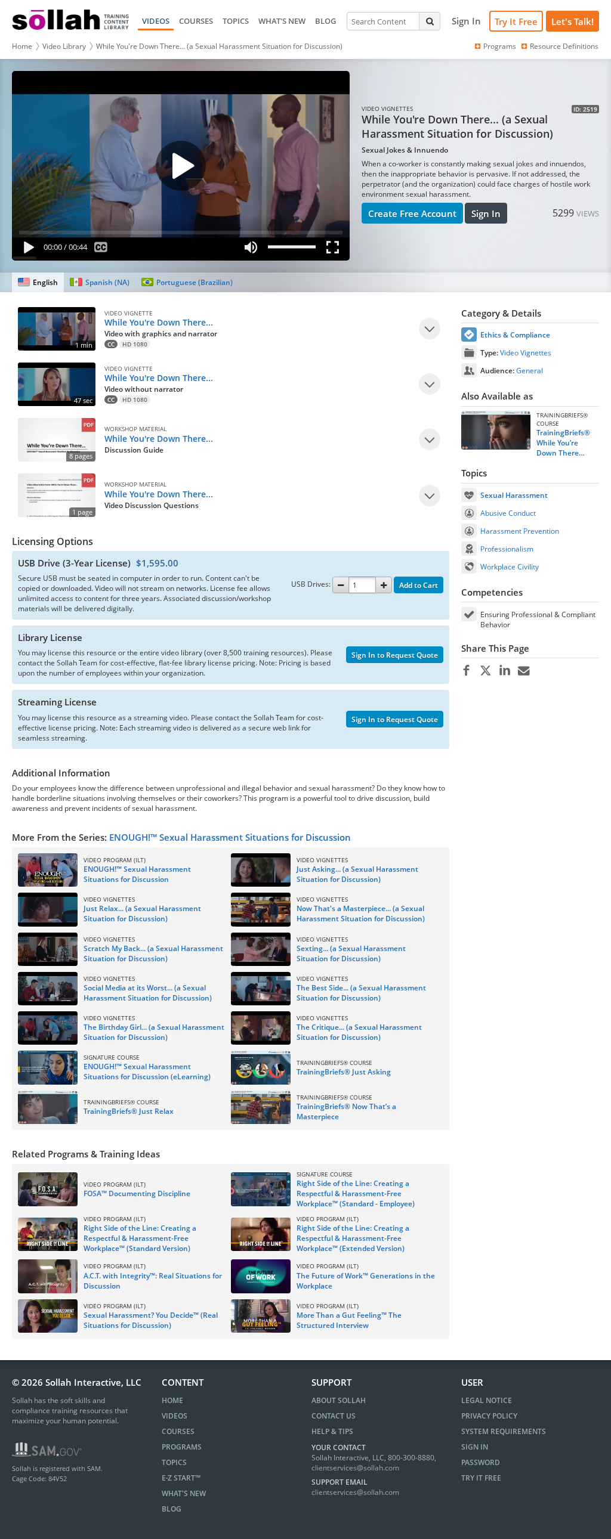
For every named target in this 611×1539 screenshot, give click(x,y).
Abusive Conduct (508, 513)
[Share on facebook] (466, 671)
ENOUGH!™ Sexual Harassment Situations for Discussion (230, 837)
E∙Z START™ (181, 1478)
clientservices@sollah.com (355, 1468)
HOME (172, 1400)
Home (22, 46)
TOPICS (236, 21)
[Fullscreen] (335, 250)
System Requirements (503, 1431)
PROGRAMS (182, 1447)
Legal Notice (486, 1400)
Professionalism (506, 549)
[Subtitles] (101, 250)
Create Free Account (412, 213)
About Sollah (338, 1400)
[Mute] (251, 250)
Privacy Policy (489, 1416)
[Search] (429, 21)
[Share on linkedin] (504, 671)
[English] (38, 282)
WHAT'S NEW (282, 21)
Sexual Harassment (514, 495)
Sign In (486, 213)
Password (480, 1462)
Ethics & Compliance (515, 335)
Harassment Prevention (519, 531)
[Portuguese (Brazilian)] (187, 282)
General (529, 371)
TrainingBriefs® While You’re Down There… (563, 443)
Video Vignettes (525, 353)
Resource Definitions (564, 46)
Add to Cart (418, 585)
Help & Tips (332, 1431)
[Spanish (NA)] (99, 282)
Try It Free (516, 21)
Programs (499, 46)
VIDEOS (155, 21)
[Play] (26, 250)
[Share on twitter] (485, 671)
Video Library (64, 46)
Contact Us (333, 1416)
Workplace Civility (509, 567)
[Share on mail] (524, 671)
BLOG (325, 21)
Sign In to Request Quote (394, 655)
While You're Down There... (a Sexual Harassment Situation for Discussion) (219, 46)
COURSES (196, 21)
